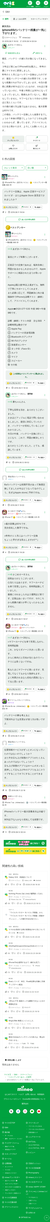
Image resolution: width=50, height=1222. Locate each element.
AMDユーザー (13, 796)
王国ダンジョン (34, 1163)
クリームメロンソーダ (18, 700)
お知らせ (31, 1213)
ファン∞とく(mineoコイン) (37, 1192)
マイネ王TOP (10, 1123)
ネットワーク (9, 1166)
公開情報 (8, 1163)
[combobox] (13, 167)
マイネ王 (7, 1170)
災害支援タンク (33, 1132)
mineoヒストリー (35, 1177)
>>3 (10, 249)
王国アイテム (33, 1200)
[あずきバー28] (4, 46)
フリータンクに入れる (35, 1126)
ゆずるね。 (32, 1142)
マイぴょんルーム (35, 1208)
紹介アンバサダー (10, 1180)
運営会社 (25, 1104)
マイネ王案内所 (11, 1202)
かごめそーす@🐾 (15, 511)
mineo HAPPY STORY (37, 1187)
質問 (6, 19)
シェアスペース (34, 1137)
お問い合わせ (30, 1094)
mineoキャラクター (11, 1173)
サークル (8, 1159)
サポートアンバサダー (11, 1183)
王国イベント (33, 1203)
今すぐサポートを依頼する (13, 1187)
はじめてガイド (11, 1094)
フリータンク (33, 1123)
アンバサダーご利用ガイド (13, 1193)
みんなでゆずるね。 (35, 1145)
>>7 (10, 637)
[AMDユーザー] (4, 797)
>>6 (10, 574)
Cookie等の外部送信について (34, 1099)
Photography (33, 1173)
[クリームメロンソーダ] (4, 701)
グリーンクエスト (12, 1207)
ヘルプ (21, 1094)
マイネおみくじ (33, 1197)
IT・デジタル (9, 1135)
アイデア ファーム (12, 1143)
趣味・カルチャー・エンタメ (13, 1138)
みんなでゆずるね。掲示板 (37, 1148)
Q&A (7, 11)
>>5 (10, 401)
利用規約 (40, 1094)
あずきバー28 (13, 45)
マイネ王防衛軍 (34, 1168)
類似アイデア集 (9, 1146)
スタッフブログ (11, 1154)
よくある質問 (21, 19)
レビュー (31, 1152)
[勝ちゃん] (4, 178)
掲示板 (7, 1132)
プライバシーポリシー (12, 1099)
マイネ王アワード (35, 1182)
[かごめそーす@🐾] (4, 512)
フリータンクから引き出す (37, 1129)
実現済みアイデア (10, 1149)
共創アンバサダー (10, 1190)
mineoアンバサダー (12, 1177)
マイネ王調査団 (11, 1198)
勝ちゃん (11, 176)
